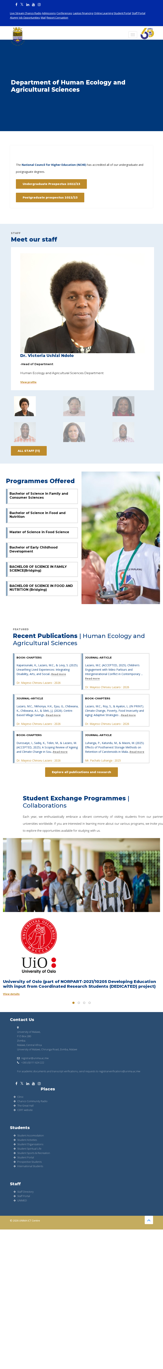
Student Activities (27, 1140)
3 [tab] (84, 1003)
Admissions (49, 13)
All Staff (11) (29, 451)
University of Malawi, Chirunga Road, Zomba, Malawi (47, 1049)
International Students (30, 1166)
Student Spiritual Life (29, 1148)
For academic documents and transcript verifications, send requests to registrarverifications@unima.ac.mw (78, 1071)
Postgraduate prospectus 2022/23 (50, 197)
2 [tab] (79, 1003)
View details (11, 994)
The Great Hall (25, 1105)
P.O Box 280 (24, 1036)
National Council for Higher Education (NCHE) (54, 165)
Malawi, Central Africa (29, 1045)
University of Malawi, (29, 1032)
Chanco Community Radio (32, 1101)
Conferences (64, 13)
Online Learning (103, 13)
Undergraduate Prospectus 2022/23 (51, 184)
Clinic (20, 1097)
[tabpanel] (81, 917)
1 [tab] (73, 1003)
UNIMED (22, 1200)
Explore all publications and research (81, 772)
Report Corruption (57, 17)
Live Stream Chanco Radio (25, 13)
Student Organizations (30, 1144)
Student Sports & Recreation (33, 1153)
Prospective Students (29, 1162)
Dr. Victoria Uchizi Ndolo (47, 355)
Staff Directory (25, 1191)
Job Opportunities (29, 17)
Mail (43, 17)
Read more (58, 674)
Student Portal (122, 13)
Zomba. (21, 1040)
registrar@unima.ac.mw (35, 1058)
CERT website (25, 1110)
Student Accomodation (30, 1135)
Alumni (14, 17)
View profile (28, 382)
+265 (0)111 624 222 (32, 1062)
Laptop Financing (83, 13)
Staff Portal (138, 13)
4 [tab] (89, 1003)
